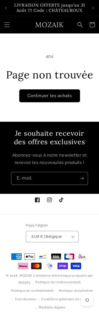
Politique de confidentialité (32, 291)
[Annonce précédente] (6, 8)
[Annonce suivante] (93, 8)
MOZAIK (26, 275)
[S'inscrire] (82, 178)
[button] (7, 25)
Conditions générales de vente (65, 299)
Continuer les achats (50, 95)
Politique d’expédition (76, 291)
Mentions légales (52, 307)
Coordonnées (25, 299)
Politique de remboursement (58, 282)
